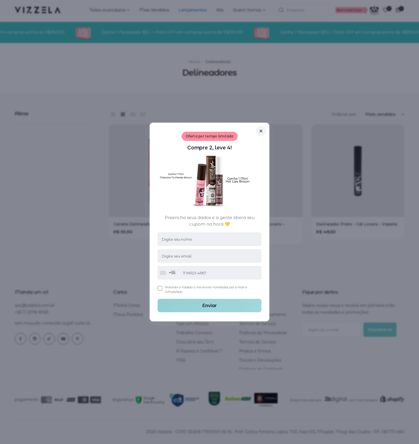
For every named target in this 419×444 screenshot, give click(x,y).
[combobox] (166, 272)
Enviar (209, 305)
